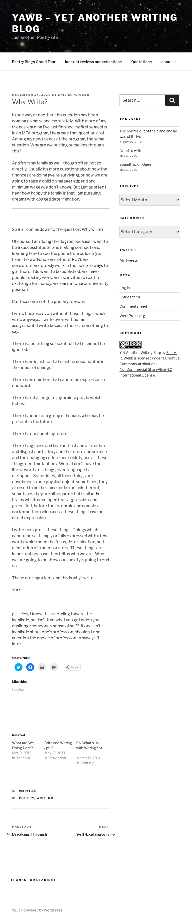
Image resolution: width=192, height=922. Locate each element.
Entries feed (130, 297)
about (166, 62)
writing (45, 798)
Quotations (141, 62)
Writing (27, 791)
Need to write (131, 150)
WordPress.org (132, 316)
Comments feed (133, 306)
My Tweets (129, 260)
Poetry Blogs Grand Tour (34, 62)
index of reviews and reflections (93, 62)
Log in (125, 288)
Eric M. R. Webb (74, 94)
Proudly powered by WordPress (36, 910)
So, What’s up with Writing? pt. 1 (89, 748)
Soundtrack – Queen (137, 164)
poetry (26, 798)
